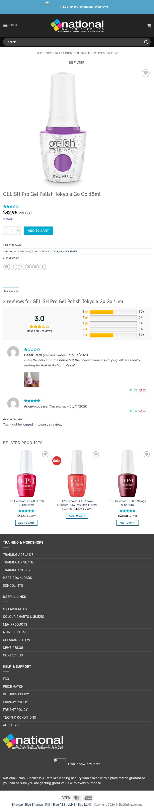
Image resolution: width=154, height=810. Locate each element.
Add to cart (38, 231)
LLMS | (72, 804)
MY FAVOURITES (15, 609)
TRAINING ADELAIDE (18, 555)
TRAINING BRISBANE (18, 562)
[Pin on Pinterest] (35, 267)
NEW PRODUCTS (15, 624)
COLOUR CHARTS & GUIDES (23, 617)
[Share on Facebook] (14, 267)
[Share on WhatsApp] (6, 267)
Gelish (15, 257)
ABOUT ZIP (11, 725)
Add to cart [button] (26, 522)
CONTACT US (13, 655)
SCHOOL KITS (13, 586)
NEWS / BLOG (13, 648)
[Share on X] (21, 267)
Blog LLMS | (85, 804)
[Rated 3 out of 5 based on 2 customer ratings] (77, 206)
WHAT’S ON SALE (15, 632)
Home (39, 53)
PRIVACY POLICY (15, 702)
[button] (10, 25)
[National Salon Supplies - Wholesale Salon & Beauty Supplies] (77, 25)
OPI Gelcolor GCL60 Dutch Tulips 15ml (26, 503)
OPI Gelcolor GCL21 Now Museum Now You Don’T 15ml (77, 503)
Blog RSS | (60, 804)
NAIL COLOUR (82, 53)
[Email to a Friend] (28, 267)
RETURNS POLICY (16, 694)
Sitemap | (18, 804)
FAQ (6, 679)
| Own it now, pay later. (83, 764)
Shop (49, 53)
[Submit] (146, 42)
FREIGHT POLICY (15, 710)
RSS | (49, 804)
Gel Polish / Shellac (105, 53)
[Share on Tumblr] (43, 267)
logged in (29, 424)
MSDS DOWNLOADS (17, 578)
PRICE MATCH (13, 687)
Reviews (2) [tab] (11, 290)
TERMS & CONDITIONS (19, 717)
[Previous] (3, 491)
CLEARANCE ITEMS (17, 640)
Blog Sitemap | (35, 804)
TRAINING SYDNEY (16, 570)
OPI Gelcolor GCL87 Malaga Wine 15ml (127, 503)
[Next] (151, 491)
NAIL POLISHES (63, 53)
